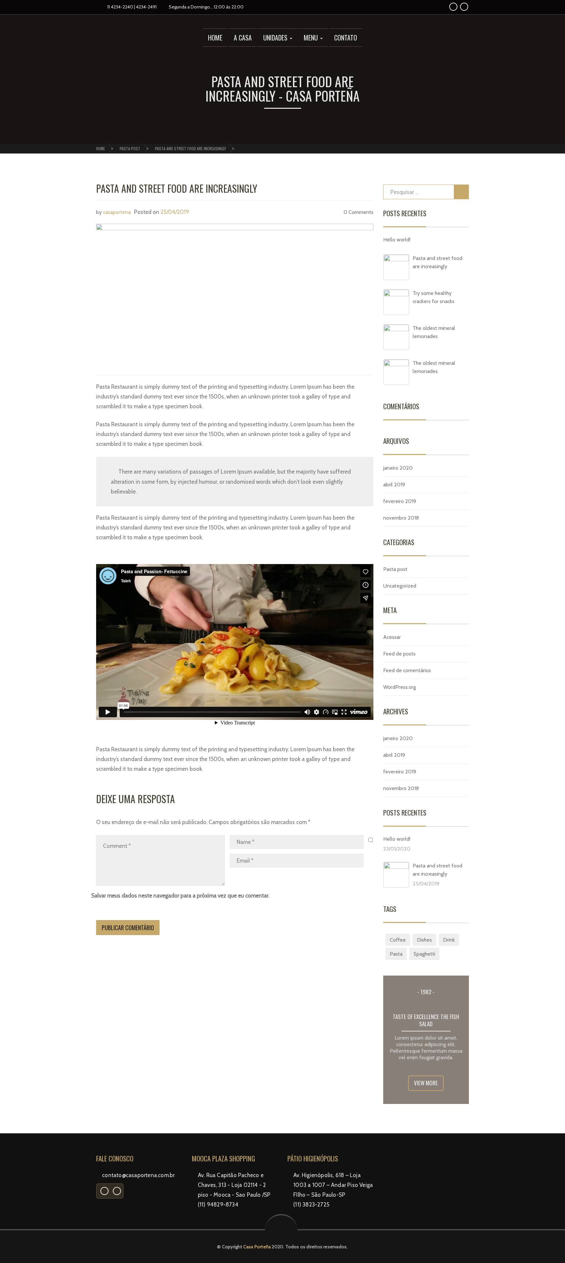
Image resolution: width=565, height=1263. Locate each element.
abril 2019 (394, 484)
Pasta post (130, 148)
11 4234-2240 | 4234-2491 (131, 7)
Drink (449, 940)
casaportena (117, 212)
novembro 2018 (401, 518)
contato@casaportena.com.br (138, 1175)
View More (426, 1083)
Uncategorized (399, 586)
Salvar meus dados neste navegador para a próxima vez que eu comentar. (180, 895)
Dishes (424, 940)
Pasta (396, 954)
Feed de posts (399, 654)
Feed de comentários (407, 670)
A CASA (243, 37)
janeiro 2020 (398, 468)
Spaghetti (424, 954)
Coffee (398, 940)
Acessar (392, 637)
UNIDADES (276, 37)
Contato (345, 37)
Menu (311, 37)
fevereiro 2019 (399, 501)
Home (215, 37)
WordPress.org (399, 687)
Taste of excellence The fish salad (426, 1020)
